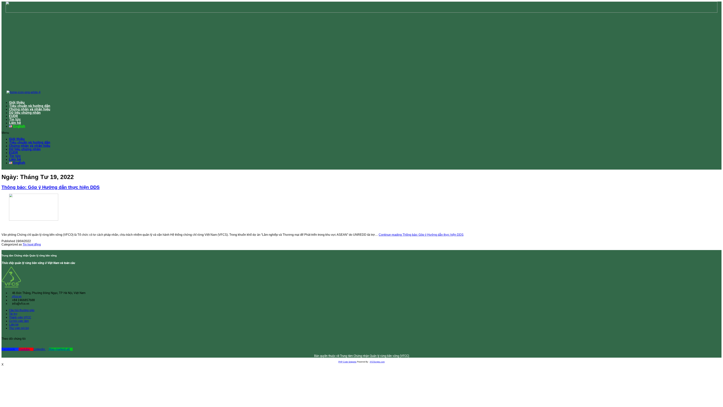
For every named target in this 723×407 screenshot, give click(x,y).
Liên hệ (15, 123)
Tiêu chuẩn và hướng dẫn (29, 106)
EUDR (13, 116)
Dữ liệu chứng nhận (25, 112)
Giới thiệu (17, 102)
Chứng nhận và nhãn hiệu (29, 109)
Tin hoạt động (32, 244)
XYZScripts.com (377, 362)
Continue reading (421, 234)
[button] (342, 133)
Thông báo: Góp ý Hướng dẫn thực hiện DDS (51, 187)
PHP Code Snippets (347, 362)
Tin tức (15, 119)
